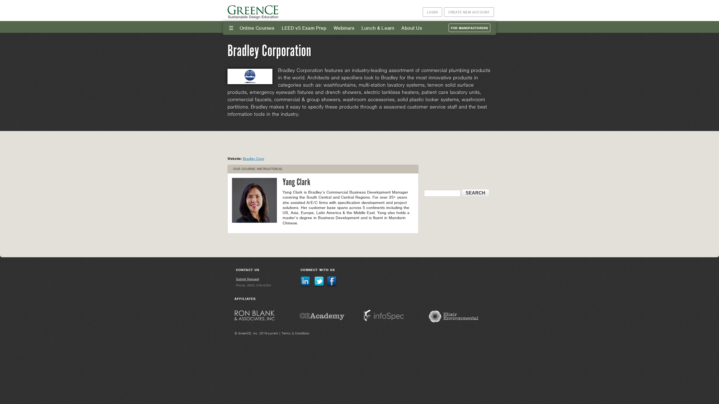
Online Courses (257, 28)
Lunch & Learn (377, 28)
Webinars (344, 28)
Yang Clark (296, 182)
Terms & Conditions (296, 333)
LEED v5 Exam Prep (304, 28)
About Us (411, 28)
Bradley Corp (253, 158)
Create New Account (469, 12)
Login (432, 12)
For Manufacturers (469, 28)
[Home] (253, 18)
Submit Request (247, 279)
